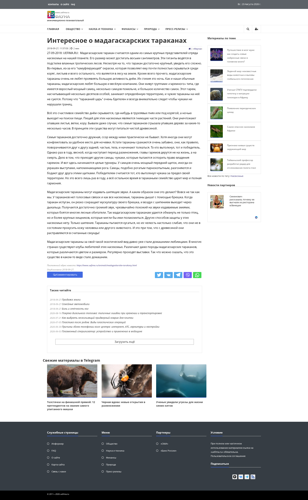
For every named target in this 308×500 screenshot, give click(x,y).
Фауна (197, 48)
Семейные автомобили (75, 304)
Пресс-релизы (175, 29)
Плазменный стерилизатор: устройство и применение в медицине (102, 331)
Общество (73, 29)
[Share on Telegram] (178, 275)
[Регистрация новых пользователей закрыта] (256, 29)
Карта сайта (58, 464)
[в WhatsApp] (197, 275)
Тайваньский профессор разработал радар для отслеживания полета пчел (241, 164)
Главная (53, 29)
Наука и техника (101, 29)
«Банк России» (168, 450)
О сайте (65, 4)
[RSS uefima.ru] (253, 477)
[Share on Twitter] (159, 275)
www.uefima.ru (62, 12)
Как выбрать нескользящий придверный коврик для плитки (97, 317)
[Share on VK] (168, 275)
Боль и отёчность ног (75, 308)
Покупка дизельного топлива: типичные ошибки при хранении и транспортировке (112, 313)
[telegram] (247, 477)
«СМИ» (164, 443)
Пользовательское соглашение (228, 456)
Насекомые (236, 176)
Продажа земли (71, 299)
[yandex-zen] (234, 477)
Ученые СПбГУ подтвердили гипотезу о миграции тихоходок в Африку (242, 93)
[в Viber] (188, 275)
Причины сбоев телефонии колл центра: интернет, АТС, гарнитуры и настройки (110, 326)
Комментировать (66, 274)
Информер (58, 443)
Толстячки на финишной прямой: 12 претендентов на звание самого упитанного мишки (71, 405)
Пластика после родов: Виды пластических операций (94, 322)
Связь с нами (59, 471)
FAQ (73, 4)
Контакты (53, 4)
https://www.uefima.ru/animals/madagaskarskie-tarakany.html (107, 265)
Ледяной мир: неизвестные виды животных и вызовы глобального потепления (241, 75)
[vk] (240, 477)
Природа (150, 29)
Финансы (128, 29)
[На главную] (190, 48)
